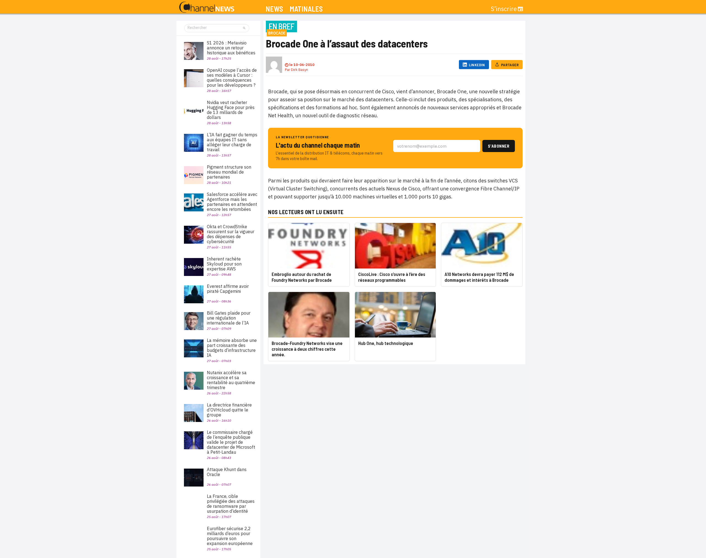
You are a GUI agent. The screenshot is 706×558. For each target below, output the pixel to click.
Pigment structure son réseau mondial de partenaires (229, 172)
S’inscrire (504, 9)
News (274, 9)
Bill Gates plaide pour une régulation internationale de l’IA (228, 318)
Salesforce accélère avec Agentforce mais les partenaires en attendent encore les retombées (232, 202)
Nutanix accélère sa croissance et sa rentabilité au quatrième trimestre (231, 380)
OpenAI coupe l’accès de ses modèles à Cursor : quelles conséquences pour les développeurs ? (232, 77)
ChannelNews (206, 7)
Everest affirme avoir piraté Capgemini (228, 288)
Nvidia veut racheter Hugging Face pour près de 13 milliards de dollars (231, 110)
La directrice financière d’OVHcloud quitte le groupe (229, 410)
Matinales (306, 9)
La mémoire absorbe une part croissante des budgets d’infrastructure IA (232, 348)
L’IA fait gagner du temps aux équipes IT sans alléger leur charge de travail (232, 142)
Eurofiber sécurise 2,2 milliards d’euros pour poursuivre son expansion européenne (230, 536)
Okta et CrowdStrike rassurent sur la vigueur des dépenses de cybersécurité (230, 234)
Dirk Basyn (299, 69)
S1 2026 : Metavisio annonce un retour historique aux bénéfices (231, 47)
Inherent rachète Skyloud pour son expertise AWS (224, 264)
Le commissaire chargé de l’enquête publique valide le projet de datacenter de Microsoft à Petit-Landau (231, 442)
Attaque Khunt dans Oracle (227, 472)
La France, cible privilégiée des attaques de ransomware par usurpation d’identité (231, 503)
